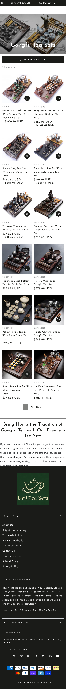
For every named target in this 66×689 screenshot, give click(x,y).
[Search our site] (62, 10)
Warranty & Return (12, 545)
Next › (40, 407)
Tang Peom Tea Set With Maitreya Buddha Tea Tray (48, 114)
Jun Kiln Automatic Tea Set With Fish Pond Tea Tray (47, 390)
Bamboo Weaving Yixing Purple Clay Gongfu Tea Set (48, 230)
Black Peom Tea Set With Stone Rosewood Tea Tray (17, 390)
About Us (7, 525)
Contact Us (8, 550)
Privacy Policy (10, 566)
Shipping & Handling (14, 530)
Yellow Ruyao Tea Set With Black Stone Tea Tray (15, 335)
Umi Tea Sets (27, 682)
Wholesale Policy (12, 535)
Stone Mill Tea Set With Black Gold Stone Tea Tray (48, 172)
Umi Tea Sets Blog (48, 610)
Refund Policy (10, 561)
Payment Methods (12, 540)
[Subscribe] (62, 632)
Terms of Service (11, 556)
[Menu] (4, 10)
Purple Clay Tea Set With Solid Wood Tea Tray (14, 172)
